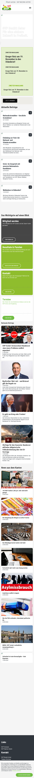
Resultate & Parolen (12, 247)
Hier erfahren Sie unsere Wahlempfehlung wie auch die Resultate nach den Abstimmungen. (16, 250)
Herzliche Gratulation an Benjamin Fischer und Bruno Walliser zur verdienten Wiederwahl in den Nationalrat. (16, 124)
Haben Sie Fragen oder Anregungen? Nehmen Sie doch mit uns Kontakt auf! (15, 276)
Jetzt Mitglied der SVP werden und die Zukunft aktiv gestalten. (16, 224)
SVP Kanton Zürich (6, 749)
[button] (30, 112)
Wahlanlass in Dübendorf (12, 190)
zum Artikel (8, 291)
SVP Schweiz (5, 747)
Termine (6, 299)
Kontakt (6, 273)
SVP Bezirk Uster (22, 2)
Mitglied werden (10, 221)
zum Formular (9, 239)
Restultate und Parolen (11, 265)
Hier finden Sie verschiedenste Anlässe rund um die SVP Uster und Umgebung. (16, 303)
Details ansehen (16, 770)
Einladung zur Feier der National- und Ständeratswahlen (11, 140)
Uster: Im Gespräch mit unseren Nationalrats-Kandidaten (11, 166)
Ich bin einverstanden (24, 775)
